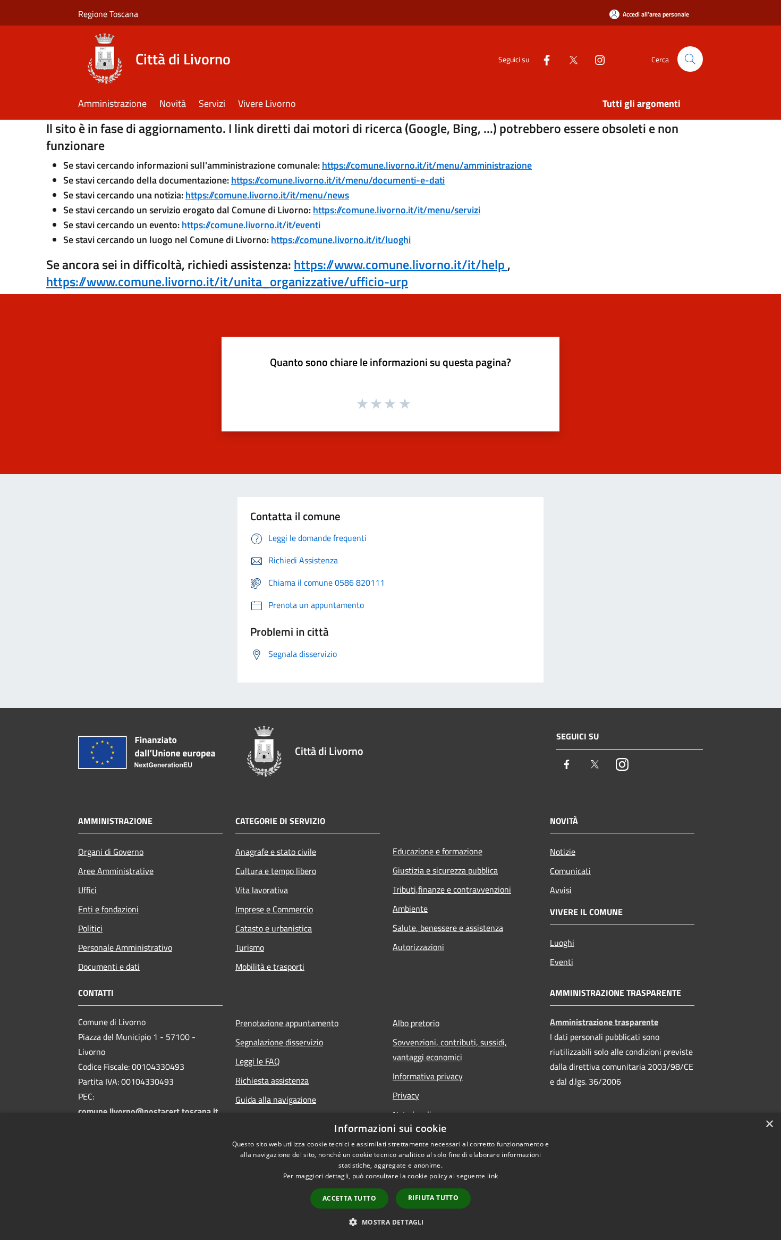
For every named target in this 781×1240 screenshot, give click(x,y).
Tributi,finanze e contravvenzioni (452, 889)
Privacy (406, 1095)
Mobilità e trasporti (269, 966)
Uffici (87, 890)
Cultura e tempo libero (275, 870)
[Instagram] (595, 59)
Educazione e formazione (437, 851)
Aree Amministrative (116, 870)
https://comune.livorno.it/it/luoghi (341, 239)
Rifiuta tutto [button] (433, 1197)
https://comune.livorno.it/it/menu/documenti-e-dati (338, 180)
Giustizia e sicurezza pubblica (445, 870)
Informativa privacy (428, 1076)
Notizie (562, 851)
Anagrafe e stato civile (275, 851)
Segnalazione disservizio (279, 1042)
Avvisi (561, 890)
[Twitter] (569, 59)
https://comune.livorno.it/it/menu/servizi (396, 210)
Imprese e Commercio (274, 909)
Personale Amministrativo (125, 947)
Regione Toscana (108, 13)
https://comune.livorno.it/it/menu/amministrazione (427, 165)
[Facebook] (542, 59)
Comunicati (570, 870)
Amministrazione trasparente (604, 1022)
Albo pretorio (416, 1023)
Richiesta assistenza (272, 1080)
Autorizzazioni (418, 947)
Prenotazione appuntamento (286, 1023)
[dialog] (390, 1176)
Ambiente (410, 908)
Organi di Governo (110, 851)
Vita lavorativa (261, 890)
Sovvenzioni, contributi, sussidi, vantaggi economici (450, 1049)
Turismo (249, 947)
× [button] (769, 1124)
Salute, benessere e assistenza (448, 927)
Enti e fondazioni (108, 909)
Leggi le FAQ (257, 1061)
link (492, 1175)
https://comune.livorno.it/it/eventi (251, 225)
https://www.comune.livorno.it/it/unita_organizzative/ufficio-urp (227, 281)
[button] (390, 1222)
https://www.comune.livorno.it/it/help (400, 264)
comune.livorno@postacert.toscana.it (148, 1111)
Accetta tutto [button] (349, 1198)
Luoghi (562, 942)
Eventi (561, 961)
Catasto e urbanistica (273, 928)
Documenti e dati (109, 966)
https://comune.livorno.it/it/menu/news (267, 195)
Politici (90, 928)
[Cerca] (690, 59)
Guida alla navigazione (275, 1099)
